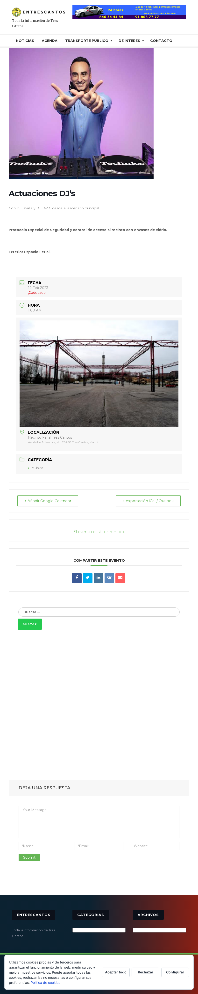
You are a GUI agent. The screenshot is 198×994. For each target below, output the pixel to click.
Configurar (175, 972)
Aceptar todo (116, 972)
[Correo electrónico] (120, 578)
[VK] (109, 578)
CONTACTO (161, 41)
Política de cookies (45, 982)
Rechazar (145, 972)
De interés (129, 41)
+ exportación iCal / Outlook (148, 500)
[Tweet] (87, 578)
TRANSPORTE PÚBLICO (86, 41)
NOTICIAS (25, 41)
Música (37, 468)
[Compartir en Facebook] (77, 578)
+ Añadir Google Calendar (47, 500)
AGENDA (49, 41)
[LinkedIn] (98, 578)
